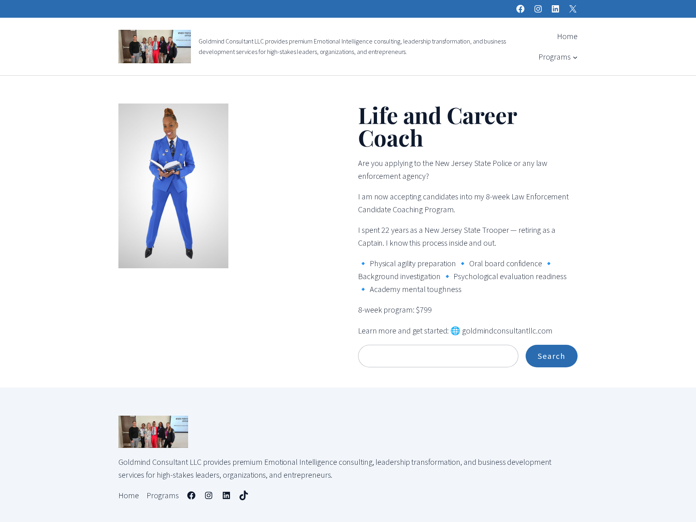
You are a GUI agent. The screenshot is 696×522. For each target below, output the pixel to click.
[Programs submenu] (575, 56)
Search (552, 356)
